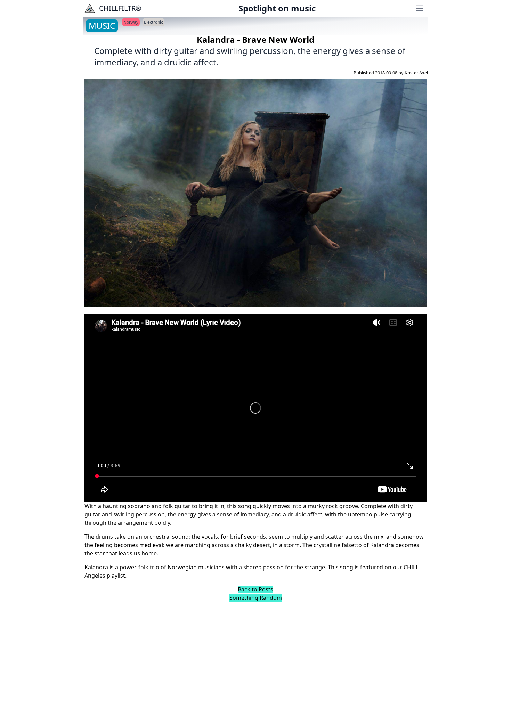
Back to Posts (255, 589)
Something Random (255, 598)
